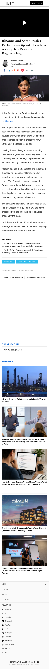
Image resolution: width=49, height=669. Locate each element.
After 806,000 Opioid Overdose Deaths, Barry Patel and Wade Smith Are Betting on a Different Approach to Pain (23, 441)
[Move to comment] (32, 70)
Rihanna (9, 121)
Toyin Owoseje (18, 61)
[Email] (27, 70)
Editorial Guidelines (36, 278)
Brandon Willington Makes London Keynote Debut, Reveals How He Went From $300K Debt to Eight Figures (23, 570)
